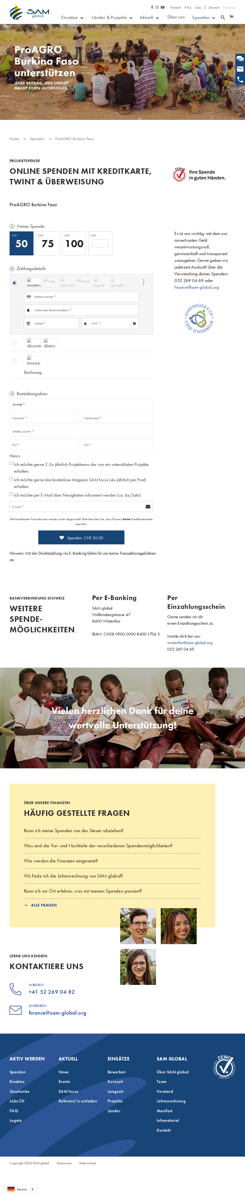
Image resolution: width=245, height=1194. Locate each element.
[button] (230, 14)
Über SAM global (173, 1072)
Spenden (201, 17)
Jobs (198, 7)
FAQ (187, 7)
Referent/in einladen (78, 1101)
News (146, 29)
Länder (99, 37)
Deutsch (22, 1189)
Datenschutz (87, 1163)
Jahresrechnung (171, 1101)
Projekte (100, 29)
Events (147, 37)
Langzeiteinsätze (82, 44)
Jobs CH (17, 1101)
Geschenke (152, 44)
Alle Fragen (44, 905)
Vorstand (165, 1091)
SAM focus (151, 51)
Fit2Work (101, 44)
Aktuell (146, 17)
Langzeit (115, 1091)
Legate (16, 1120)
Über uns (176, 17)
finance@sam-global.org (196, 287)
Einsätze (69, 17)
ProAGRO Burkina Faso (74, 138)
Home (14, 138)
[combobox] (21, 1189)
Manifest (164, 1110)
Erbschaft (201, 36)
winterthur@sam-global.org (189, 642)
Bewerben (76, 29)
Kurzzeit (115, 1081)
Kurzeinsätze (78, 37)
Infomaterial (168, 1120)
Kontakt (175, 7)
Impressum (64, 1163)
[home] (29, 15)
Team (162, 1081)
